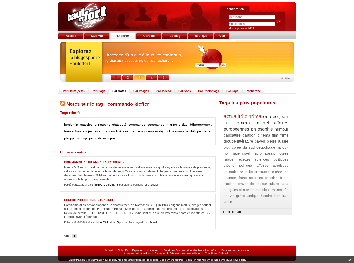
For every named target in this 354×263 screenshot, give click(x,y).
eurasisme (276, 190)
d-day (183, 124)
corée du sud (243, 147)
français (81, 131)
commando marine (162, 124)
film (275, 135)
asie (271, 171)
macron (257, 153)
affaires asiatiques (272, 165)
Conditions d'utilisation (217, 253)
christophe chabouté (111, 124)
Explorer (137, 250)
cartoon (249, 135)
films (284, 135)
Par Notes (119, 91)
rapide (228, 159)
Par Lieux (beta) (74, 91)
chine (259, 178)
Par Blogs (98, 91)
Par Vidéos (163, 91)
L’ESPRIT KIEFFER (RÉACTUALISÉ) (88, 199)
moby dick (163, 131)
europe (270, 116)
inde (277, 196)
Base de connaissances (235, 250)
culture (274, 184)
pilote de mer (99, 138)
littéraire (122, 131)
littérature (245, 141)
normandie (180, 131)
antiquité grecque (253, 171)
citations (230, 184)
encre (250, 190)
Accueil (109, 250)
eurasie (261, 190)
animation (231, 171)
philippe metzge (76, 138)
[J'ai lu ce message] (350, 260)
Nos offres (153, 250)
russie (283, 141)
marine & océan (142, 131)
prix (113, 138)
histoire (266, 196)
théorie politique (238, 165)
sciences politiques (271, 159)
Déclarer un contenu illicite (185, 253)
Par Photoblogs (208, 91)
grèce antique (247, 196)
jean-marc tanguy (101, 131)
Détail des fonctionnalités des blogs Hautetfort (190, 250)
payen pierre (266, 141)
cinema (264, 135)
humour (281, 129)
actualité (233, 116)
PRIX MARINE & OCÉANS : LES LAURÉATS (94, 162)
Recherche (253, 91)
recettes (244, 159)
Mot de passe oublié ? (241, 28)
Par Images (141, 91)
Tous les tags (233, 212)
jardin (228, 202)
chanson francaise (238, 178)
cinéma (253, 116)
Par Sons (184, 91)
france (69, 131)
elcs (242, 190)
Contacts (160, 253)
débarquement (200, 124)
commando (136, 124)
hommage (232, 153)
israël (245, 153)
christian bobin (276, 178)
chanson (281, 171)
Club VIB (123, 250)
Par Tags (232, 91)
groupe (230, 141)
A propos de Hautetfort (137, 253)
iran (285, 196)
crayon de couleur (252, 184)
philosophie (262, 129)
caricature (232, 135)
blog (227, 147)
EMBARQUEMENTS (106, 184)
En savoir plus (237, 259)
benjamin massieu (78, 124)
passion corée (276, 153)
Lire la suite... (152, 184)
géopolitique (265, 147)
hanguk (282, 147)
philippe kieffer (200, 131)
